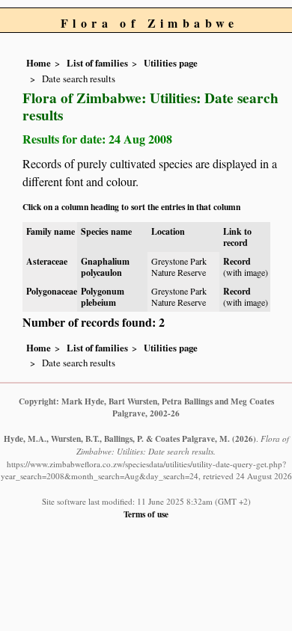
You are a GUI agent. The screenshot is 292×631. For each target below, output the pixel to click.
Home (38, 63)
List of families (97, 63)
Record (237, 261)
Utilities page (171, 63)
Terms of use (146, 514)
